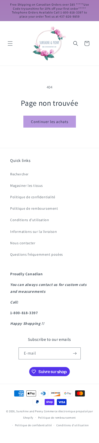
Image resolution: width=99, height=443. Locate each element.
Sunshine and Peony (29, 411)
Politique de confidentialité (32, 197)
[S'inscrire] (74, 353)
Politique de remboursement (34, 208)
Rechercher (19, 174)
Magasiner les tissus (26, 185)
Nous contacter (22, 243)
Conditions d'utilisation (29, 220)
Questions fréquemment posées (36, 254)
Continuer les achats (49, 121)
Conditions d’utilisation (72, 425)
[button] (10, 43)
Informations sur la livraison (33, 231)
